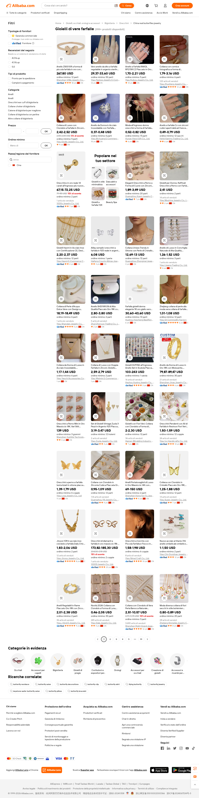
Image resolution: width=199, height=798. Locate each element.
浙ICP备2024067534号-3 (179, 793)
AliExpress (55, 784)
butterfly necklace (21, 684)
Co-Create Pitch (14, 719)
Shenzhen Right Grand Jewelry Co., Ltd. (139, 626)
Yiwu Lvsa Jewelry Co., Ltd (69, 495)
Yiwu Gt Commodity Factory (173, 320)
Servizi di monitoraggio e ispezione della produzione (57, 738)
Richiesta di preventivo (94, 719)
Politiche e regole (53, 745)
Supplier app (87, 770)
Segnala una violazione (132, 745)
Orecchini (124, 23)
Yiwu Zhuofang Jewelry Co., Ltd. (174, 84)
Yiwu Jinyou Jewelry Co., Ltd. (70, 558)
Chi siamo (11, 706)
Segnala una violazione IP (134, 739)
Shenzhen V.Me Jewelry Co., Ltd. (71, 80)
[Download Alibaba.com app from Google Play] (182, 770)
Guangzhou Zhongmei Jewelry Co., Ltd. (139, 261)
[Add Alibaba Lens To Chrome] (51, 770)
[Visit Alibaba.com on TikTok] (193, 748)
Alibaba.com (140, 770)
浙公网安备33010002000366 (150, 793)
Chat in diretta (129, 719)
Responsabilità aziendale (18, 725)
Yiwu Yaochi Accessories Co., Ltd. (71, 378)
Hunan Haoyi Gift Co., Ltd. (137, 138)
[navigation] (30, 331)
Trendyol (132, 784)
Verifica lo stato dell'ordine (173, 725)
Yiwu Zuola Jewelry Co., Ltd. (104, 441)
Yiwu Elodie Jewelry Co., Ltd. (70, 141)
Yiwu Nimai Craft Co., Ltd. (137, 558)
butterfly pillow (55, 691)
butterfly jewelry (157, 684)
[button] (116, 5)
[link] (195, 768)
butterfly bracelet (78, 691)
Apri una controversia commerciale (132, 726)
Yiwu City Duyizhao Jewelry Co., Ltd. (174, 554)
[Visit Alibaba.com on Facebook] (162, 748)
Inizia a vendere (167, 719)
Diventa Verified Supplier (172, 730)
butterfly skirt (114, 684)
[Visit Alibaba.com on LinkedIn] (168, 748)
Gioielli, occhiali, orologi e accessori (83, 23)
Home (58, 23)
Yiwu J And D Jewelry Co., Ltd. (71, 623)
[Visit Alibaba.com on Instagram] (181, 748)
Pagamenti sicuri (53, 713)
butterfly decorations (69, 684)
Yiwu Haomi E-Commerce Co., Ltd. (71, 261)
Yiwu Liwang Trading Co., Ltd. (173, 265)
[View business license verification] (127, 793)
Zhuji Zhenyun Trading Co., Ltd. (105, 324)
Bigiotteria (110, 23)
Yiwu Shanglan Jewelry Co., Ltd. (71, 324)
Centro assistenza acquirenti (136, 713)
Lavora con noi (13, 730)
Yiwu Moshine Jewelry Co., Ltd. (174, 200)
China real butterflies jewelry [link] (147, 23)
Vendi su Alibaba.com (170, 713)
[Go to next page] (147, 639)
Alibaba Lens (21, 770)
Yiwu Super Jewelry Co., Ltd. (173, 499)
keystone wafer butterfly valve (26, 691)
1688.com (67, 784)
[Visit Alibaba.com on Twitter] (175, 748)
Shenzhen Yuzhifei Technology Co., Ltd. (71, 437)
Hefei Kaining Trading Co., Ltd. (174, 138)
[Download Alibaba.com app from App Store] (159, 770)
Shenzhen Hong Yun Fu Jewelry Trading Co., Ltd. (139, 495)
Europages (144, 784)
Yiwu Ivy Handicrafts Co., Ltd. (173, 441)
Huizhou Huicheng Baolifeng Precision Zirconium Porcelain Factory (139, 320)
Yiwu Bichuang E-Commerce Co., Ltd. (105, 138)
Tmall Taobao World (84, 784)
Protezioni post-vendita (56, 730)
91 (141, 639)
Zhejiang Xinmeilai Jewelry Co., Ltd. (174, 623)
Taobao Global (112, 784)
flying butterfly (135, 684)
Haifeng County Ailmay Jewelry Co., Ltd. (105, 261)
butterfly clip (93, 684)
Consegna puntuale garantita (59, 725)
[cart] (156, 6)
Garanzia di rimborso (54, 719)
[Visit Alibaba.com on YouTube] (187, 748)
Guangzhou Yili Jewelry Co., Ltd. (105, 499)
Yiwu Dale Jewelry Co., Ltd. (103, 623)
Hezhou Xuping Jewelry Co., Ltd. (139, 382)
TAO (124, 784)
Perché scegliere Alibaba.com (20, 713)
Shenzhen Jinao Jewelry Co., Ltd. (174, 382)
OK (46, 131)
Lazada (99, 784)
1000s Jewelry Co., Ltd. (68, 203)
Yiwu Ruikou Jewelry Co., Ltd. (139, 80)
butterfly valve (44, 684)
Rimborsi (126, 733)
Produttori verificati (92, 713)
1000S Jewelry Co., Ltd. (102, 564)
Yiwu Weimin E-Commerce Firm (105, 378)
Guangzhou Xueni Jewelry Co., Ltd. (139, 196)
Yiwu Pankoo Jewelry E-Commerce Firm (105, 80)
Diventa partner (168, 736)
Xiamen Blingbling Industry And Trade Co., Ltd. (139, 441)
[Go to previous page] (97, 639)
